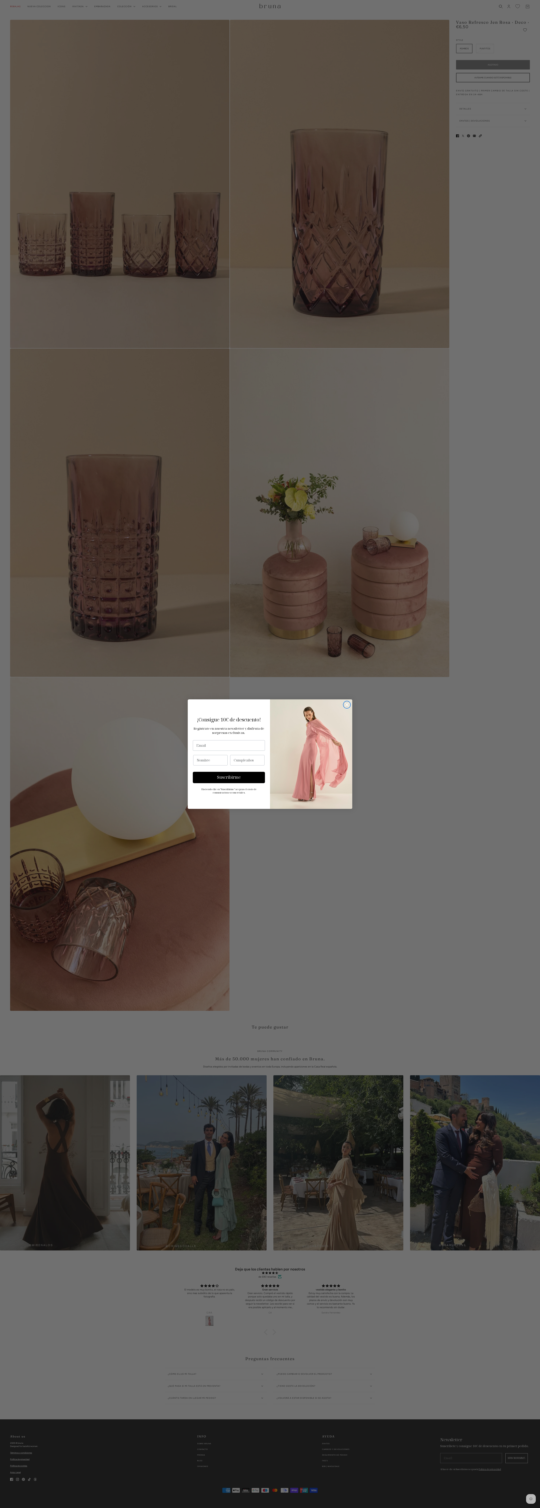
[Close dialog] (347, 704)
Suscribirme (229, 777)
